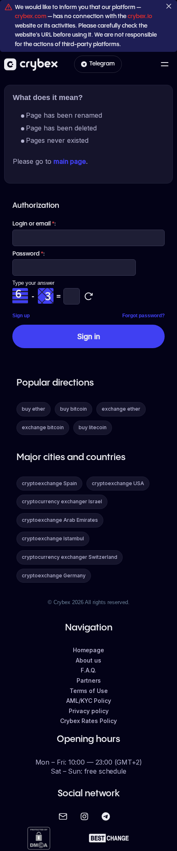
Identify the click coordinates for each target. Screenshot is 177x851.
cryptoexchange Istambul (53, 538)
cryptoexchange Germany (54, 575)
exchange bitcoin (43, 427)
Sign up (21, 316)
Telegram (102, 64)
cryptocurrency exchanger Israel (62, 501)
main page (70, 161)
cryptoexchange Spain (49, 483)
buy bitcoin (73, 409)
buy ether (33, 409)
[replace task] (88, 296)
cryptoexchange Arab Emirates (60, 520)
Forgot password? (143, 316)
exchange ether (121, 409)
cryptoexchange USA (118, 483)
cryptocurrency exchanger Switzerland (69, 557)
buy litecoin (93, 427)
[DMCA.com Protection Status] (38, 839)
